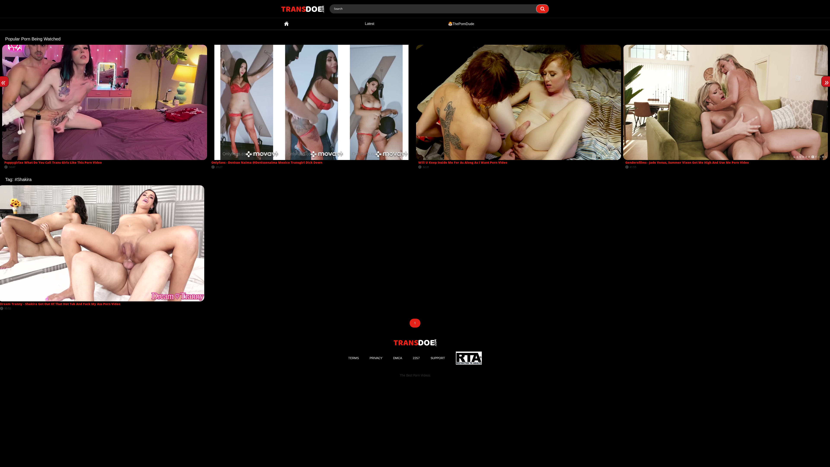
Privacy (376, 358)
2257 (416, 358)
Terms (353, 358)
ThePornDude (463, 24)
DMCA (397, 358)
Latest (369, 24)
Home (286, 24)
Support (438, 358)
